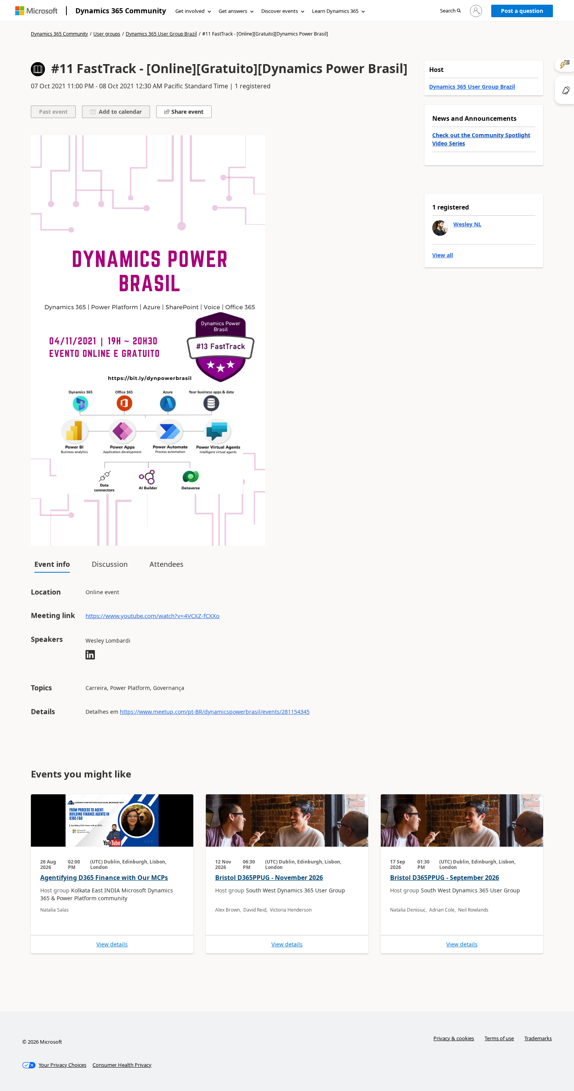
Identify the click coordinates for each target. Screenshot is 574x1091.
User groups (106, 34)
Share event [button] (186, 111)
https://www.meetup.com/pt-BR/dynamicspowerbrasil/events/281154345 (215, 711)
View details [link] (112, 944)
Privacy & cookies (453, 1038)
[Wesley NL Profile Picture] (440, 228)
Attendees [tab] (167, 564)
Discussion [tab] (110, 564)
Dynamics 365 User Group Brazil (161, 34)
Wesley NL (467, 224)
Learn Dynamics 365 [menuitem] (335, 10)
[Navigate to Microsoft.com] (36, 10)
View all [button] (442, 255)
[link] (112, 873)
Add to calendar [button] (119, 111)
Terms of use (499, 1038)
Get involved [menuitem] (190, 10)
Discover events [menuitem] (279, 10)
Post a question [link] (522, 10)
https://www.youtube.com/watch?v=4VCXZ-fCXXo (152, 616)
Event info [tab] (52, 564)
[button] (450, 11)
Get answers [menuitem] (233, 10)
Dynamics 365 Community (120, 10)
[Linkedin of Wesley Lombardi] (90, 655)
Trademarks (538, 1038)
